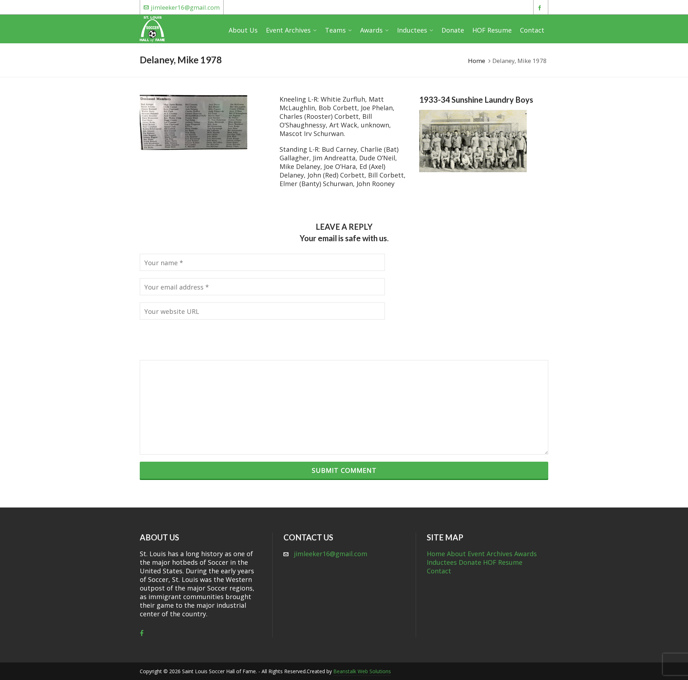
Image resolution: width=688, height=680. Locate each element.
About (456, 553)
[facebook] (540, 8)
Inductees (442, 562)
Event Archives (490, 553)
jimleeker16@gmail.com (185, 7)
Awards (525, 553)
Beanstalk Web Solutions (362, 671)
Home (476, 61)
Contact (439, 571)
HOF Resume (502, 562)
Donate (470, 562)
